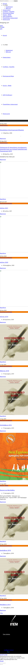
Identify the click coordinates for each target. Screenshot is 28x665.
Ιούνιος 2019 (4, 316)
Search (15, 0)
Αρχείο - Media (4, 485)
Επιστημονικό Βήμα (8, 13)
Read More (3, 199)
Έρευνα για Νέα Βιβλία (7, 490)
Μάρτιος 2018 (4, 371)
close (1, 25)
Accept (2, 661)
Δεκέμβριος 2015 (5, 550)
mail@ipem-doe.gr (9, 650)
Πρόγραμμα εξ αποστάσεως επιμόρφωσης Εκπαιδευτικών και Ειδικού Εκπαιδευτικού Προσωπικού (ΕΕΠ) (13, 149)
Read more (3, 138)
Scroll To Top (3, 654)
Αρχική (5, 3)
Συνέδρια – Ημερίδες (8, 11)
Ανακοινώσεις (7, 10)
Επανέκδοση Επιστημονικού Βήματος (12, 130)
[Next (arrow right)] (2, 664)
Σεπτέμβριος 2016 (6, 425)
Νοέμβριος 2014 (5, 604)
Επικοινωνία (6, 19)
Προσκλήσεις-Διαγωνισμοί (10, 18)
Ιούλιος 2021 (4, 208)
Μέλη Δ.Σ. (8, 8)
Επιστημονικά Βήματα (6, 203)
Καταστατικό (9, 7)
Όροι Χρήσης (6, 634)
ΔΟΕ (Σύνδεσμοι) (7, 16)
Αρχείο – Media (7, 15)
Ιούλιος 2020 (4, 262)
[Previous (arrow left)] (0, 664)
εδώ (18, 659)
